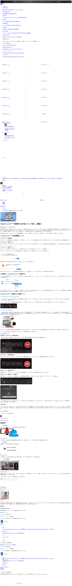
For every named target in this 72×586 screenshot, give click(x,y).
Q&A (3, 191)
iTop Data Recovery (30, 529)
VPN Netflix (5, 52)
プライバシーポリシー (8, 544)
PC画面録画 (5, 425)
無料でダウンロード (4, 420)
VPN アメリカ (15, 49)
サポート (4, 540)
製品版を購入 (2, 206)
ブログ (6, 209)
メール (2, 479)
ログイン (4, 180)
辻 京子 (6, 227)
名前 (1, 478)
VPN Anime (15, 52)
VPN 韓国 (4, 49)
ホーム (4, 208)
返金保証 (2, 544)
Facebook (22, 533)
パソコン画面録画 (6, 458)
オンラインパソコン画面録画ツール (20, 529)
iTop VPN (4, 529)
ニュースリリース (14, 533)
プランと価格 (50, 529)
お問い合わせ (8, 533)
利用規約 (14, 544)
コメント (2, 486)
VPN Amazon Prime (20, 52)
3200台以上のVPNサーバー (8, 47)
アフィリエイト (5, 562)
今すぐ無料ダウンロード (5, 333)
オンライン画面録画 (6, 187)
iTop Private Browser (37, 529)
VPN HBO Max (10, 52)
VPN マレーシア (9, 49)
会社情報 (4, 533)
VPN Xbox (22, 56)
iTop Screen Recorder (5, 312)
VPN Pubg (4, 56)
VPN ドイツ (20, 49)
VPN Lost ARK (9, 56)
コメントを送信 (3, 487)
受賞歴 (19, 533)
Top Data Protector (45, 529)
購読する (12, 516)
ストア (4, 179)
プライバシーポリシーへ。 (43, 574)
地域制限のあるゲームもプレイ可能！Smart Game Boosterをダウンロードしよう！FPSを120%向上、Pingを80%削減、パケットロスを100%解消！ (37, 1)
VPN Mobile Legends (15, 56)
